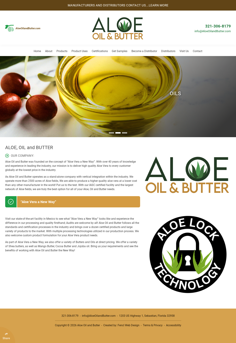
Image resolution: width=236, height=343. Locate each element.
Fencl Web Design (128, 325)
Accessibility (173, 325)
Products (61, 51)
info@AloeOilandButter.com (213, 31)
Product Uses (80, 51)
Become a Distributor (144, 51)
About (48, 51)
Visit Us (184, 51)
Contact (197, 51)
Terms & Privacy (153, 325)
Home (37, 51)
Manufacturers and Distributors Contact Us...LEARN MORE (118, 5)
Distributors (168, 51)
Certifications (100, 51)
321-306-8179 (218, 26)
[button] (111, 133)
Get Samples (119, 51)
